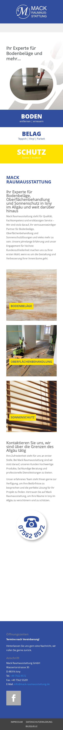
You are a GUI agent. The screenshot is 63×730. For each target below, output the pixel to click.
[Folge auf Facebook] (13, 698)
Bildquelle (32, 726)
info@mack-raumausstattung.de (32, 684)
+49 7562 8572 (18, 675)
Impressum (17, 722)
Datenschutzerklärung (39, 722)
